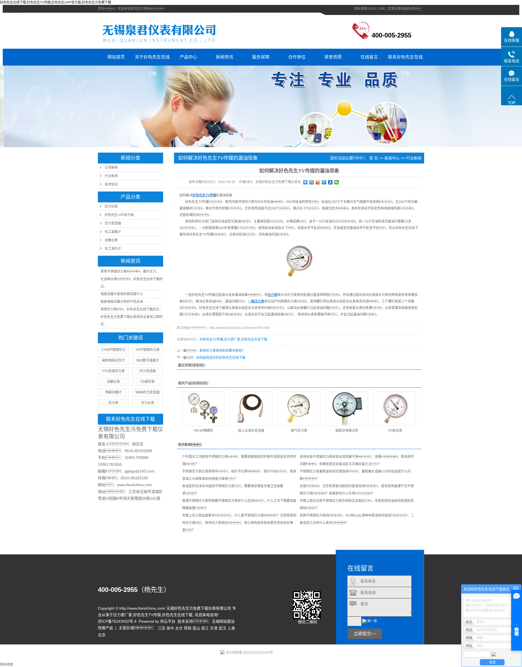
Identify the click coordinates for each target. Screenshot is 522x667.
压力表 (113, 403)
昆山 (196, 628)
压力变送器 (113, 223)
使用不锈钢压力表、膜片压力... (130, 271)
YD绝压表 (147, 382)
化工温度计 (113, 232)
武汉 (222, 628)
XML (382, 9)
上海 (231, 628)
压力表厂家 (232, 339)
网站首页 (116, 57)
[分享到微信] (336, 182)
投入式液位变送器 (251, 431)
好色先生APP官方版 (119, 215)
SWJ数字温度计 (147, 360)
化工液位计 (113, 249)
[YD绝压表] (395, 409)
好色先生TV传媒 (211, 339)
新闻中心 (392, 158)
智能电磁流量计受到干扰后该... (123, 302)
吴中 (170, 628)
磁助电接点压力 (113, 360)
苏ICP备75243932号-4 (117, 621)
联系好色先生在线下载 (405, 60)
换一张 (372, 621)
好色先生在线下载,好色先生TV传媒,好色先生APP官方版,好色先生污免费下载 (55, 2)
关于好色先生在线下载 (152, 60)
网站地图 (360, 9)
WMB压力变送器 (147, 392)
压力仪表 (111, 206)
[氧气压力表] (299, 409)
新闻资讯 (224, 57)
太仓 (179, 628)
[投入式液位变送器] (251, 409)
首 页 (373, 158)
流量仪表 (111, 240)
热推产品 (105, 628)
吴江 (205, 628)
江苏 (161, 628)
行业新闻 (111, 176)
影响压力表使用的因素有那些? (222, 351)
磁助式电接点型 (346, 431)
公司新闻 (111, 167)
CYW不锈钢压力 (113, 350)
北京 (101, 635)
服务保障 (260, 57)
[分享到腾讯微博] (324, 182)
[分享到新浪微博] (318, 182)
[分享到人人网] (330, 182)
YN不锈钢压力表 (147, 350)
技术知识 (111, 184)
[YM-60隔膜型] (203, 409)
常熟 (187, 628)
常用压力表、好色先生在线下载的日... (131, 309)
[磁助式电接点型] (347, 409)
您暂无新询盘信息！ (406, 9)
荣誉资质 (333, 57)
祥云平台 (167, 621)
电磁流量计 (113, 392)
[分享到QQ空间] (311, 182)
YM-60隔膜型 (203, 431)
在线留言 (369, 57)
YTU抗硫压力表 (113, 371)
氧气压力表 (299, 431)
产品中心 (188, 57)
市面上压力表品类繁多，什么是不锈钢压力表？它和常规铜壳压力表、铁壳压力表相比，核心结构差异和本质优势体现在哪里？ (239, 523)
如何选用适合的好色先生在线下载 (220, 358)
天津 (213, 628)
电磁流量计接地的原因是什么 (122, 294)
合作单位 (297, 57)
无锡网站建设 (223, 621)
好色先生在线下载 (254, 339)
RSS (373, 9)
